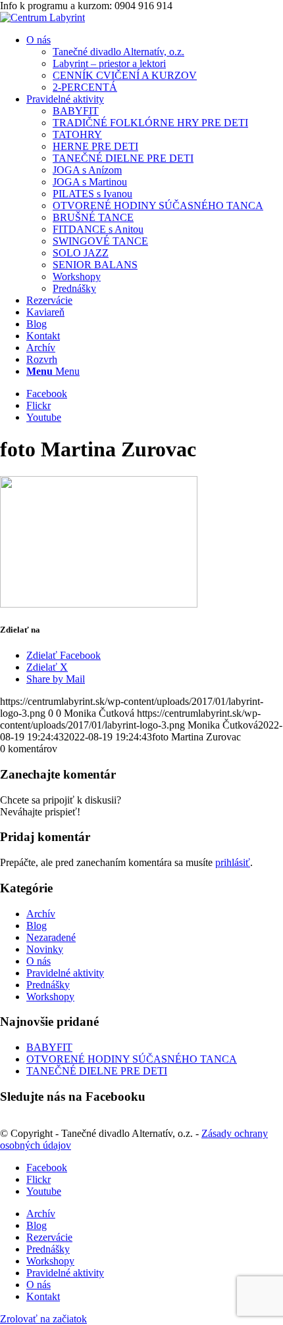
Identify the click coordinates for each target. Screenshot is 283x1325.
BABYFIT (49, 1047)
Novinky (44, 949)
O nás (38, 961)
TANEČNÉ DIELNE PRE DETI (96, 1070)
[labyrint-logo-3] (42, 17)
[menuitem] (154, 63)
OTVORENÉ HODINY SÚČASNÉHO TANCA (131, 1059)
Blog (36, 925)
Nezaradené (51, 937)
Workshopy (50, 996)
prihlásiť (232, 862)
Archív (40, 913)
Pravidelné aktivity (65, 972)
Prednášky (48, 984)
